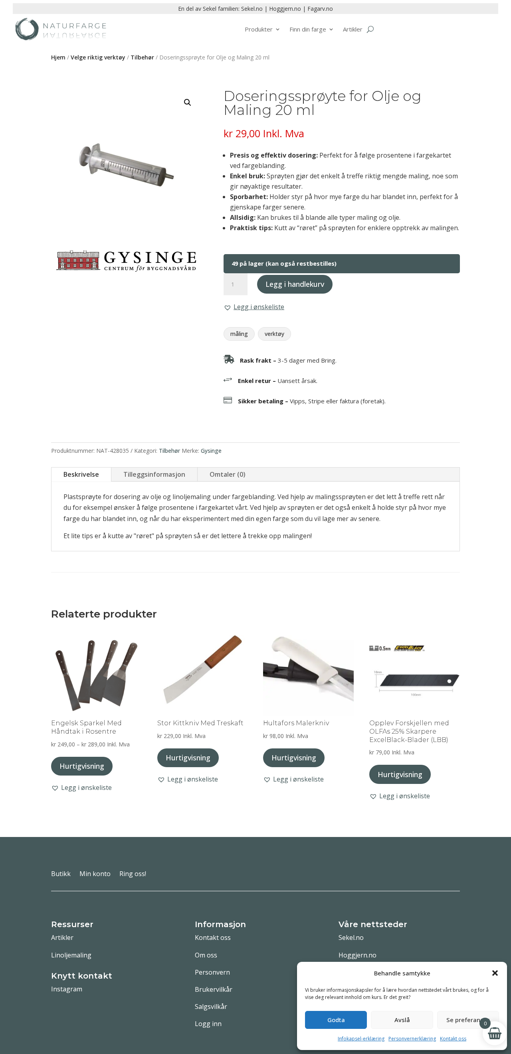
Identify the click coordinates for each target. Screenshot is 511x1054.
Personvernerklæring (412, 1038)
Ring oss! (132, 874)
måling (239, 334)
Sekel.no (252, 8)
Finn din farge (307, 29)
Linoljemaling (71, 955)
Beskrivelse (81, 474)
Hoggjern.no (285, 8)
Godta (336, 1020)
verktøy (274, 334)
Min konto (95, 874)
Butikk (61, 874)
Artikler (352, 29)
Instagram (66, 989)
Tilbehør (142, 57)
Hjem (58, 57)
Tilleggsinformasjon (154, 474)
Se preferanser (467, 1020)
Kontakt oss (453, 1038)
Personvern (212, 972)
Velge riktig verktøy (98, 57)
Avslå (402, 1020)
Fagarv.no (320, 8)
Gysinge (211, 450)
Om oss (206, 955)
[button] (495, 973)
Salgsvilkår (211, 1006)
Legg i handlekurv (294, 284)
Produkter (259, 29)
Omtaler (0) (228, 474)
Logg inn (208, 1023)
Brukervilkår (213, 989)
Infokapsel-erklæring (361, 1038)
